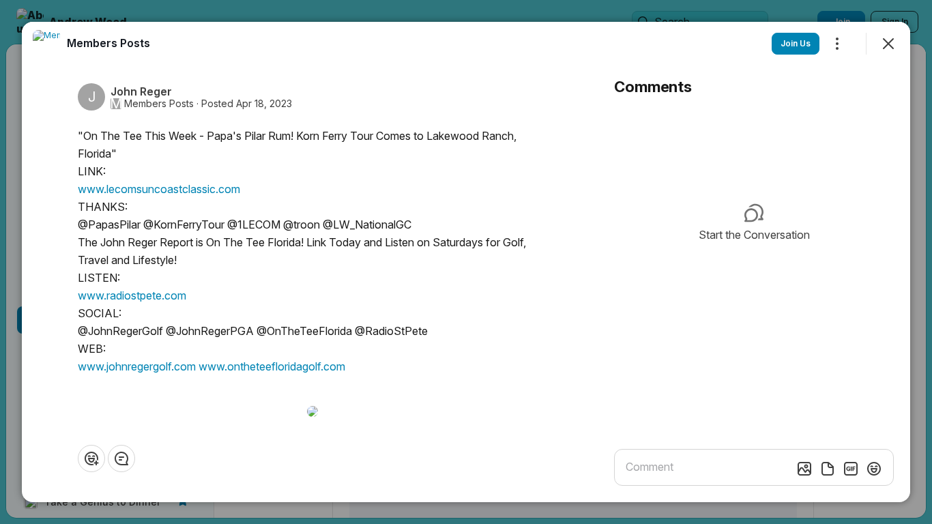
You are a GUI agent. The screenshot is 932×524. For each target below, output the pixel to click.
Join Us (796, 43)
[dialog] (466, 262)
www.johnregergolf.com (137, 366)
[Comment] (121, 458)
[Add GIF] (851, 469)
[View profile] (46, 43)
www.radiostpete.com (132, 295)
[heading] (108, 42)
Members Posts (159, 103)
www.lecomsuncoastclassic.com (159, 189)
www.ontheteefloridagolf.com (272, 366)
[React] (91, 458)
